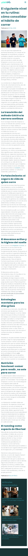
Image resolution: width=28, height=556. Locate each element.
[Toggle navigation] (25, 2)
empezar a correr (18, 245)
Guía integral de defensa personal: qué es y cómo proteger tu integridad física (13, 500)
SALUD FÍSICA (13, 475)
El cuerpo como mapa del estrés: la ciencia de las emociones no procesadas (12, 537)
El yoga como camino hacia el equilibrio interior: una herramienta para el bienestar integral (12, 518)
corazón (17, 168)
